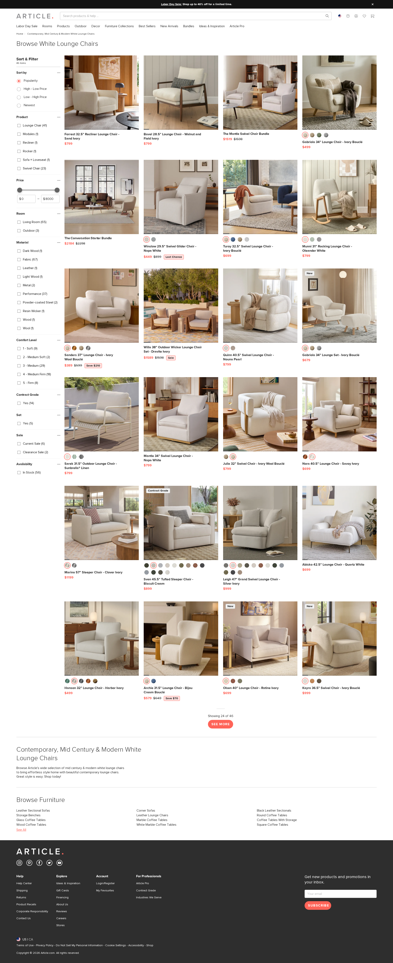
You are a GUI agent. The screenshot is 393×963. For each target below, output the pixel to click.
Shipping (22, 890)
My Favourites (105, 890)
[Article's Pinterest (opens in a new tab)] (29, 863)
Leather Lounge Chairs (152, 815)
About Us (62, 904)
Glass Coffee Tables (31, 820)
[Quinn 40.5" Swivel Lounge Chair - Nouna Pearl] (260, 305)
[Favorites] (364, 16)
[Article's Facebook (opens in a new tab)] (39, 863)
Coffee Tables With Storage (277, 820)
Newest (29, 105)
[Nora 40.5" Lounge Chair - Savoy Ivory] (339, 414)
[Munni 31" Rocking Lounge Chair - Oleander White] (339, 197)
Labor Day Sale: (171, 4)
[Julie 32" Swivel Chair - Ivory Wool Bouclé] (260, 414)
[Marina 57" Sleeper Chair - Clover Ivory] (101, 523)
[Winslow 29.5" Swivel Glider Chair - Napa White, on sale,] (181, 197)
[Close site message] (372, 4)
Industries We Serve (148, 897)
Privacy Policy (44, 945)
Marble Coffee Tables (152, 820)
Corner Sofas (146, 810)
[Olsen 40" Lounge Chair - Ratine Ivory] (260, 638)
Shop (149, 945)
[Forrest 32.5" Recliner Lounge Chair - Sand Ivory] (101, 92)
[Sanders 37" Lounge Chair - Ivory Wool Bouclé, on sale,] (101, 305)
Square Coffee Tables (272, 824)
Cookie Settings (115, 945)
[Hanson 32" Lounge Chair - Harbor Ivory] (101, 638)
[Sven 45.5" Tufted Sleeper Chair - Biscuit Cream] (181, 523)
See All (21, 829)
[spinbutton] (26, 199)
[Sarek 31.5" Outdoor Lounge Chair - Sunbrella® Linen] (101, 414)
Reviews (61, 911)
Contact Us (23, 918)
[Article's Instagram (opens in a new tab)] (19, 863)
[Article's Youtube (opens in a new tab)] (59, 863)
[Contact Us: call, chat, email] (348, 16)
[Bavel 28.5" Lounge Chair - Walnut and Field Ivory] (181, 92)
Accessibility (136, 945)
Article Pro (142, 883)
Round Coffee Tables (272, 815)
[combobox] (340, 16)
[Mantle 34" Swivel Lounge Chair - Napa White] (181, 414)
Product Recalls (26, 904)
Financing (62, 897)
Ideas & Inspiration (68, 883)
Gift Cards (62, 890)
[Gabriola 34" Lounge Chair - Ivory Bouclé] (339, 92)
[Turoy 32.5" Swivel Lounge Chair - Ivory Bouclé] (260, 197)
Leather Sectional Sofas (33, 810)
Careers (61, 918)
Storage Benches (28, 815)
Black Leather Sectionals (274, 810)
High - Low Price (35, 88)
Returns (21, 897)
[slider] (19, 190)
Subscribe (318, 905)
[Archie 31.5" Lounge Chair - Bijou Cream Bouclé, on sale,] (181, 638)
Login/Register (105, 883)
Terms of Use (25, 945)
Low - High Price (35, 97)
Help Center (24, 883)
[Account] (356, 16)
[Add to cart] (135, 136)
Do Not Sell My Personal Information (79, 945)
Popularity (31, 80)
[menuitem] (27, 26)
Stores (60, 925)
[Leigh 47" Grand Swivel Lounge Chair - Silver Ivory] (260, 523)
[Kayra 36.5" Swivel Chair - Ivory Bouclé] (339, 638)
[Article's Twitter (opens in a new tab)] (49, 863)
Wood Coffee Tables (31, 824)
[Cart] (372, 16)
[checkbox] (38, 126)
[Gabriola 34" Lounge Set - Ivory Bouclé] (339, 305)
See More (220, 724)
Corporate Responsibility (32, 911)
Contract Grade (146, 890)
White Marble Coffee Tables (156, 824)
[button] (348, 16)
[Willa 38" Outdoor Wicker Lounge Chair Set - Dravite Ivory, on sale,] (181, 305)
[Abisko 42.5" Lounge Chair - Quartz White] (339, 523)
